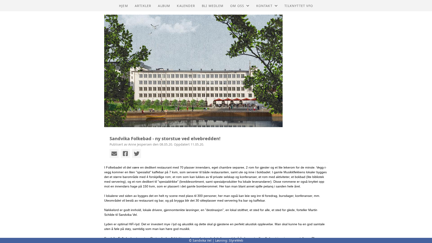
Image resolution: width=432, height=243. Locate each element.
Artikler (143, 6)
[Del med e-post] (114, 153)
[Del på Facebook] (125, 153)
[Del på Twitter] (136, 153)
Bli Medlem (212, 6)
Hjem (123, 6)
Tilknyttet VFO (298, 6)
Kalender (186, 6)
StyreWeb (236, 240)
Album (164, 6)
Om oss (237, 6)
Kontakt (264, 6)
